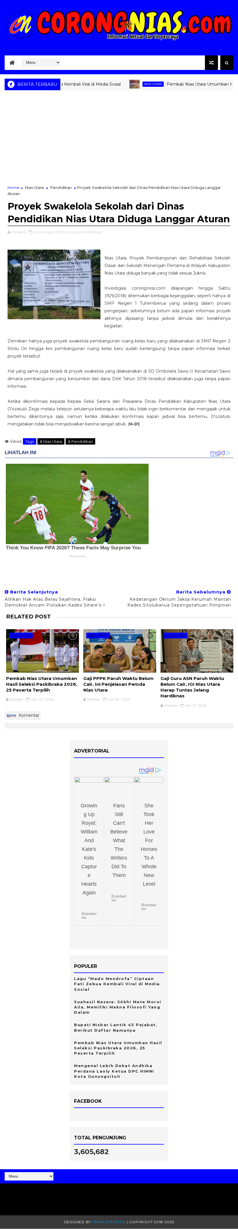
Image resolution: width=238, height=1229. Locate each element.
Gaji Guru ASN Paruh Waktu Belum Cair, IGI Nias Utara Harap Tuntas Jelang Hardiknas (192, 687)
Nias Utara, (70, 232)
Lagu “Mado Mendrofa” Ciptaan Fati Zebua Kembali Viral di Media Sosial (117, 983)
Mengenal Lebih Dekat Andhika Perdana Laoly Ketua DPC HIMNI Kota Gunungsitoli (114, 1070)
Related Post (28, 616)
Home (13, 187)
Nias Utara (137, 84)
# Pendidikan (80, 441)
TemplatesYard (109, 1222)
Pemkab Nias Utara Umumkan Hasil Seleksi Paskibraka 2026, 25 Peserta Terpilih (41, 684)
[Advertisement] (119, 141)
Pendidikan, (92, 232)
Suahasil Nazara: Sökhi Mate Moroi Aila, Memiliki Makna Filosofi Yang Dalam (117, 1007)
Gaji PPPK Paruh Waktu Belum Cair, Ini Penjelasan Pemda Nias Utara (118, 684)
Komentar (28, 715)
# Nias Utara (51, 441)
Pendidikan (61, 187)
